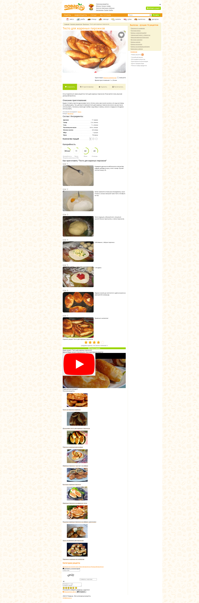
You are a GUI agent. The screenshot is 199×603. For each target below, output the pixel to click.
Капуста (98, 8)
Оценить (103, 87)
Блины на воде (135, 42)
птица (94, 19)
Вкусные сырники (136, 40)
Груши (103, 6)
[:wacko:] (66, 588)
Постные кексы (136, 31)
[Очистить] (150, 15)
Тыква (106, 10)
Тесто (79, 112)
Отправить (81, 592)
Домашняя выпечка (97, 567)
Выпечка (70, 113)
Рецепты (67, 15)
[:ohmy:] (71, 588)
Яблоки (98, 6)
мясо (72, 19)
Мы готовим (105, 15)
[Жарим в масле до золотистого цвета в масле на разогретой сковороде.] (78, 302)
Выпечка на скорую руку (71, 567)
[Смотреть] (79, 364)
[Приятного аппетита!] (78, 327)
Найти (156, 15)
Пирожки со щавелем (138, 28)
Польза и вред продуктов (139, 65)
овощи (106, 19)
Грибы (111, 10)
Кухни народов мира (137, 63)
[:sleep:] (73, 588)
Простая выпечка (85, 567)
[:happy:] (76, 588)
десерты (155, 19)
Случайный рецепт (137, 57)
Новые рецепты (136, 54)
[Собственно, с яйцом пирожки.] (78, 251)
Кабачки (111, 8)
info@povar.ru (67, 598)
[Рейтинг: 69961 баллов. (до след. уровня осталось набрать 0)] (118, 77)
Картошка (105, 8)
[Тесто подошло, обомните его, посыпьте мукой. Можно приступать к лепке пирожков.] (78, 226)
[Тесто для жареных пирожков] (94, 52)
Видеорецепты (81, 15)
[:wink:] (64, 588)
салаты (118, 19)
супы (130, 19)
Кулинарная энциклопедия (139, 61)
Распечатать (118, 87)
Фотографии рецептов (138, 59)
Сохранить (71, 87)
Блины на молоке (136, 44)
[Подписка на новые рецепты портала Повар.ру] (142, 55)
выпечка (141, 19)
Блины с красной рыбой (138, 33)
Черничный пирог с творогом (140, 35)
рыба (83, 19)
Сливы (108, 6)
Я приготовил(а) (87, 87)
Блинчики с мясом (137, 49)
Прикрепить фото (70, 592)
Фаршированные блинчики (140, 37)
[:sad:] (68, 588)
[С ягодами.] (78, 277)
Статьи (93, 15)
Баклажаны (99, 10)
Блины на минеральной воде (140, 47)
